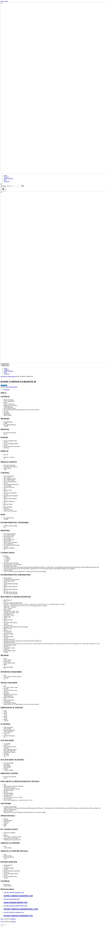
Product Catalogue (8, 178)
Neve (2, 919)
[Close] (3, 189)
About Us (6, 177)
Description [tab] (6, 389)
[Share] (4, 924)
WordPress (13, 919)
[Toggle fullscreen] (2, 924)
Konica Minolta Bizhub (10, 376)
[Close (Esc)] (6, 924)
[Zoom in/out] (1, 924)
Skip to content (4, 1)
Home (5, 175)
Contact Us (7, 181)
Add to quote (4, 385)
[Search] (1, 184)
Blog (5, 180)
